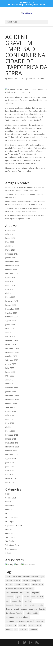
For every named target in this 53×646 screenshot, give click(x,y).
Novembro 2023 (12, 352)
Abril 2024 (9, 332)
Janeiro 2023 (10, 391)
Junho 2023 (10, 372)
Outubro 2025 (11, 269)
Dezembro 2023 (12, 348)
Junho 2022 (10, 419)
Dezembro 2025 (12, 261)
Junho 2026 (10, 238)
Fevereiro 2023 (11, 387)
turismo (9, 629)
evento (26, 597)
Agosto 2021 (10, 458)
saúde (35, 613)
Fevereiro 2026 (11, 254)
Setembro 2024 (11, 317)
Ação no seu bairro (13, 581)
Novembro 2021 (12, 447)
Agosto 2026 (10, 230)
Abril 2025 (9, 293)
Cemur (17, 584)
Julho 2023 (9, 368)
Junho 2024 (10, 324)
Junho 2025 (10, 285)
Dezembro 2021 (12, 443)
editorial (8, 509)
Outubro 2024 (11, 313)
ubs (16, 629)
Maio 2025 (9, 289)
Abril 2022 (9, 427)
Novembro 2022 (12, 399)
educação (29, 589)
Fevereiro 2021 (11, 478)
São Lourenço (11, 537)
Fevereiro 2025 (11, 301)
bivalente (26, 581)
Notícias (8, 529)
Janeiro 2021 (10, 482)
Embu (7, 513)
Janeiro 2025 (10, 305)
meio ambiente (29, 605)
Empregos (9, 521)
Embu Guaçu (24, 593)
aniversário (16, 576)
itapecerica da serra (13, 605)
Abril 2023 (9, 380)
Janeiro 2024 (10, 344)
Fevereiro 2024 (11, 340)
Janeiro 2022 (10, 439)
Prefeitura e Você (12, 609)
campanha (36, 581)
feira (33, 597)
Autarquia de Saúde (30, 576)
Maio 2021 (9, 470)
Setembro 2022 (11, 407)
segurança (40, 621)
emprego (35, 593)
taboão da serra (35, 625)
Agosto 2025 (10, 277)
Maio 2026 (9, 242)
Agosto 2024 (10, 320)
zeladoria (33, 629)
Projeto (42, 609)
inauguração (16, 601)
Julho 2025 (9, 281)
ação (42, 576)
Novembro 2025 (12, 265)
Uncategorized (11, 549)
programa (33, 609)
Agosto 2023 (10, 364)
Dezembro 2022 (12, 395)
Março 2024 (10, 336)
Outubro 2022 (11, 403)
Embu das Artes (11, 517)
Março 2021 (10, 474)
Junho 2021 (10, 466)
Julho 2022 (9, 415)
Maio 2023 (9, 376)
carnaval (9, 584)
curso (41, 584)
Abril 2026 (9, 246)
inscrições (27, 601)
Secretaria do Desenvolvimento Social (20, 621)
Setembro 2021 (11, 454)
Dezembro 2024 (12, 309)
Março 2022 (10, 431)
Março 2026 (10, 250)
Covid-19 (26, 584)
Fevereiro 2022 (11, 435)
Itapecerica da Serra (35, 78)
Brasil (7, 494)
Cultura (8, 502)
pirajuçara (9, 533)
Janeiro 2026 (10, 257)
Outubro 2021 (11, 451)
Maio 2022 (9, 423)
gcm (7, 601)
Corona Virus (10, 498)
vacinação (23, 629)
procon (24, 609)
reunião (28, 613)
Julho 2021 (9, 462)
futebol (40, 597)
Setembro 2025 (11, 273)
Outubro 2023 (11, 356)
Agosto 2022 (10, 411)
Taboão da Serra (12, 545)
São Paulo (9, 541)
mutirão (40, 605)
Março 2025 (10, 297)
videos (8, 553)
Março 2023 (10, 384)
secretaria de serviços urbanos (17, 617)
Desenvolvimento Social (15, 589)
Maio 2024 (9, 328)
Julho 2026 (9, 234)
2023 (8, 576)
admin (10, 78)
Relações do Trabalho (14, 613)
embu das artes (12, 593)
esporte (18, 597)
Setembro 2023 (11, 360)
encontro (9, 597)
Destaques (9, 505)
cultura (34, 584)
